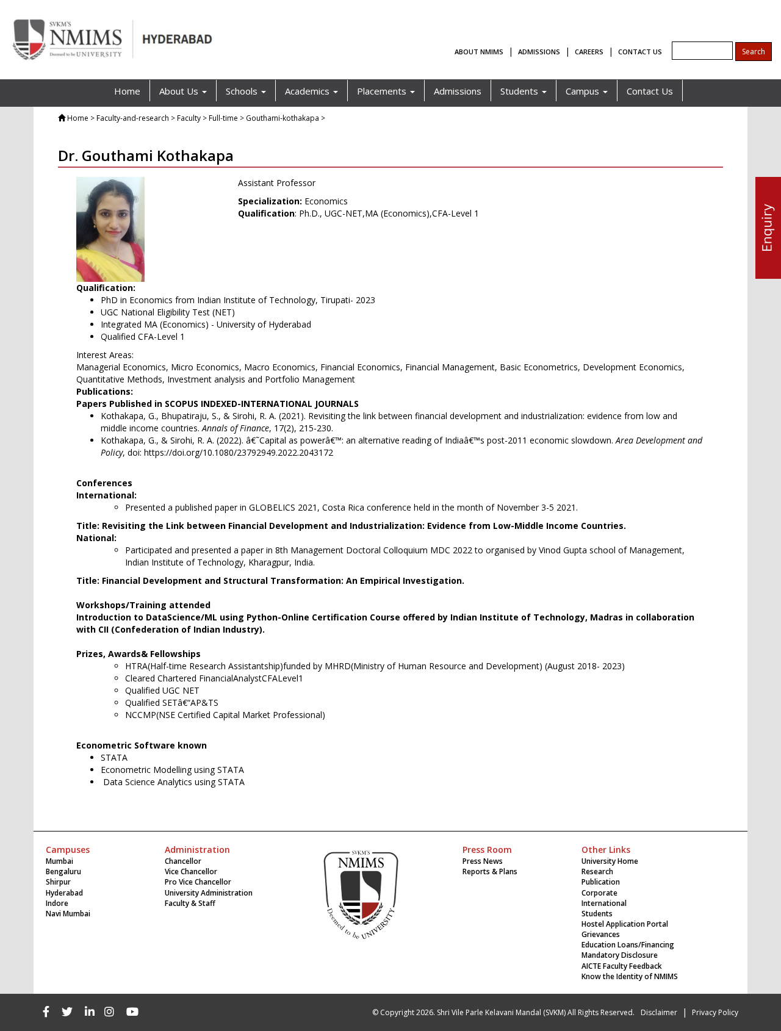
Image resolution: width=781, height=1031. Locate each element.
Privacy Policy (715, 1012)
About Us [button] (180, 91)
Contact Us (650, 91)
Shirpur (58, 882)
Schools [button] (243, 91)
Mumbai (59, 861)
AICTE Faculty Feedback (621, 966)
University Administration (209, 893)
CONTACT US (640, 51)
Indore (57, 903)
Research (597, 871)
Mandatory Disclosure (619, 955)
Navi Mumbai (68, 913)
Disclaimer (659, 1012)
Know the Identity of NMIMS (629, 976)
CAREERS (589, 51)
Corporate (599, 893)
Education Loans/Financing (627, 944)
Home (127, 91)
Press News (482, 861)
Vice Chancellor (191, 871)
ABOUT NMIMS (479, 51)
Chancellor (183, 861)
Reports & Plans (489, 871)
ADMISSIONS (539, 51)
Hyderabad (64, 893)
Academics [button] (308, 91)
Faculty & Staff (190, 903)
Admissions (457, 91)
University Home (609, 861)
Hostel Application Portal (624, 924)
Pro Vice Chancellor (198, 882)
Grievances (600, 934)
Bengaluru (63, 871)
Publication (600, 882)
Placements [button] (383, 91)
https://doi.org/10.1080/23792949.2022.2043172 (238, 452)
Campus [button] (584, 91)
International (604, 903)
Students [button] (520, 91)
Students (597, 913)
